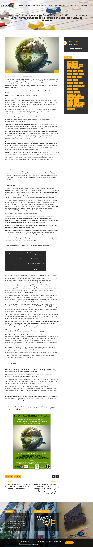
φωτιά (73, 109)
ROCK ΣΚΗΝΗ (75, 62)
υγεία (69, 109)
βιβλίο (76, 82)
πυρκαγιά (76, 103)
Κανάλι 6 (9, 476)
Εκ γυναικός (73, 44)
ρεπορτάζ (70, 106)
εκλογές (75, 85)
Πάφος (69, 77)
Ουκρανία (81, 74)
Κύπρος (75, 71)
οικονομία (70, 97)
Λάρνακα (80, 71)
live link (69, 62)
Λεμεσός (17, 476)
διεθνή (80, 82)
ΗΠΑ (68, 68)
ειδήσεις (69, 85)
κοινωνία (76, 88)
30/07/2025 (8, 71)
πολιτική (76, 100)
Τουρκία (74, 77)
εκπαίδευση (81, 85)
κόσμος (69, 94)
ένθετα (79, 77)
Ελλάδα (75, 65)
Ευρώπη (81, 65)
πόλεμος (82, 103)
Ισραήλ (72, 68)
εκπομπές (70, 88)
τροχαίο (81, 106)
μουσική (79, 94)
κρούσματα (76, 91)
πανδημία (81, 97)
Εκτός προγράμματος (75, 48)
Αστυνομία (70, 65)
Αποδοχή (69, 542)
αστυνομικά (70, 82)
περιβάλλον (70, 100)
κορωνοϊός (70, 91)
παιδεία (75, 97)
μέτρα (74, 94)
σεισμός (75, 106)
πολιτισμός (70, 103)
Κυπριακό (70, 71)
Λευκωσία (75, 74)
